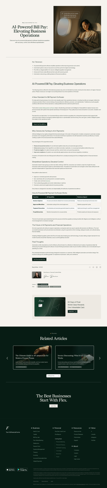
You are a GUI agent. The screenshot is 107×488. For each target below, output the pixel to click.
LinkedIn (93, 434)
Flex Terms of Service (81, 484)
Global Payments (37, 461)
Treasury (35, 452)
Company (76, 450)
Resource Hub (77, 431)
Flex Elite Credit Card (60, 431)
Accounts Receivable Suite (40, 458)
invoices (48, 181)
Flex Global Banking (38, 440)
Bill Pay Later (36, 437)
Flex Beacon (58, 434)
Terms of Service (45, 481)
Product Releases (78, 434)
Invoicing (35, 455)
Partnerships (77, 437)
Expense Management (39, 449)
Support (76, 440)
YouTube (93, 440)
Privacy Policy (36, 481)
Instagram (93, 437)
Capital (35, 434)
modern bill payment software (47, 108)
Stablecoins (36, 443)
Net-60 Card (36, 431)
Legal (75, 456)
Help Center (77, 459)
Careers (76, 453)
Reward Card (36, 446)
